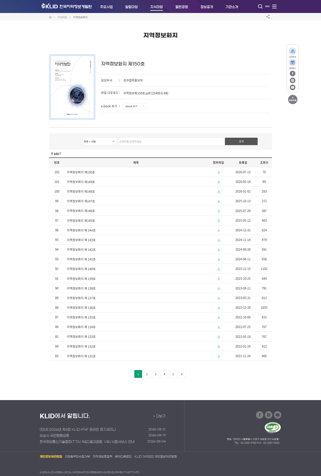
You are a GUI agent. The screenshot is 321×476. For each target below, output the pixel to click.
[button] (218, 172)
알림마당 (131, 7)
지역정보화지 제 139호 (81, 278)
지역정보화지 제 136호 (81, 307)
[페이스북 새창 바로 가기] (292, 73)
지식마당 (156, 7)
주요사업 (106, 7)
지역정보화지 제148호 (81, 191)
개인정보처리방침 (51, 456)
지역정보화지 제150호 (123, 64)
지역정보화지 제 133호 (81, 336)
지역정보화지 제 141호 (81, 259)
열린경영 (181, 7)
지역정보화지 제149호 (81, 181)
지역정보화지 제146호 (81, 211)
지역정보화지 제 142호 (81, 249)
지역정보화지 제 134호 (81, 327)
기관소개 (232, 7)
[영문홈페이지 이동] (267, 6)
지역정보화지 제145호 (81, 220)
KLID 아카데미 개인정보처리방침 (155, 456)
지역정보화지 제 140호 (81, 269)
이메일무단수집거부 (77, 456)
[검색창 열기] (260, 6)
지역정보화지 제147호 (81, 201)
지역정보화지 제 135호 (81, 317)
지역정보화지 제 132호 (81, 346)
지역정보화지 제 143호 (81, 240)
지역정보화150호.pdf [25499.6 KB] (145, 93)
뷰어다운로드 (123, 456)
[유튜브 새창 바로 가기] (292, 87)
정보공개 (206, 7)
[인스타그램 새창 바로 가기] (292, 80)
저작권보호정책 (102, 456)
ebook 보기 (131, 106)
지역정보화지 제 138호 (81, 288)
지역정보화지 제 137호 (81, 298)
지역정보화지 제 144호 (81, 230)
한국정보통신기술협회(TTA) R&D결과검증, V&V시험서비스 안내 (87, 442)
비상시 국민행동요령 (54, 435)
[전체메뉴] (274, 6)
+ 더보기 (159, 416)
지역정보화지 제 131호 (81, 356)
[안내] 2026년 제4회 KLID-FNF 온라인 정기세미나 (78, 429)
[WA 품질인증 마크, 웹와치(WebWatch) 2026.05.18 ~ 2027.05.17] (272, 427)
